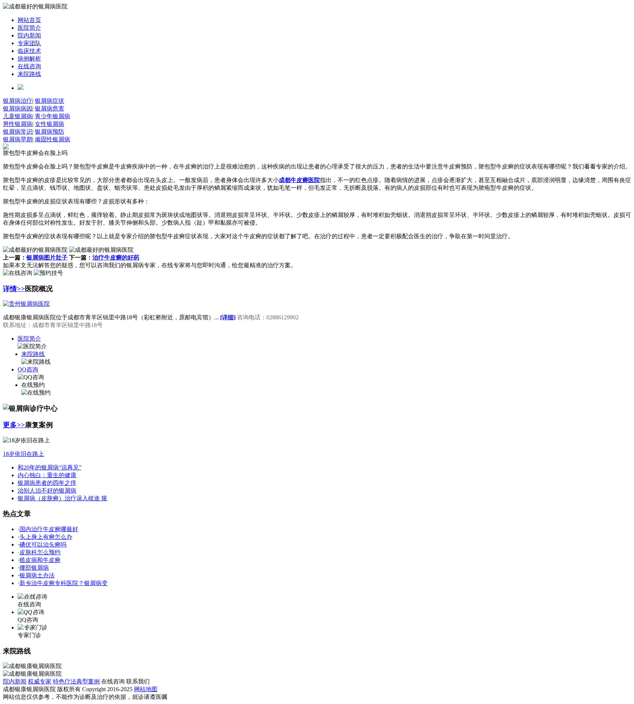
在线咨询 (29, 66)
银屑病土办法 (37, 575)
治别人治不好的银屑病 (47, 490)
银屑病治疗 (17, 101)
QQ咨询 (28, 369)
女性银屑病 (49, 124)
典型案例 (88, 681)
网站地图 (145, 689)
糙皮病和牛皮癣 (40, 560)
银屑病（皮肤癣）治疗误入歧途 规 (62, 498)
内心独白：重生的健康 (47, 475)
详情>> (14, 289)
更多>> (14, 425)
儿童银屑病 (17, 116)
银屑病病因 (17, 108)
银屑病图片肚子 (47, 257)
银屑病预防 (49, 131)
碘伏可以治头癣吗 (42, 544)
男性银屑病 (17, 124)
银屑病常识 (17, 131)
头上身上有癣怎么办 (45, 537)
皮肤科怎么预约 (40, 552)
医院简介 (29, 28)
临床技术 (29, 51)
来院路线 (29, 74)
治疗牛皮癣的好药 (115, 257)
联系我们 (138, 681)
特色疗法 (64, 681)
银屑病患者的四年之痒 (47, 483)
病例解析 (29, 58)
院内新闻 (29, 35)
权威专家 (39, 681)
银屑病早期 (17, 139)
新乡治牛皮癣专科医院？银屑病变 (63, 583)
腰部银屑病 (34, 568)
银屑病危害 (49, 108)
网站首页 (29, 20)
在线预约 (33, 385)
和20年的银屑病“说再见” (49, 467)
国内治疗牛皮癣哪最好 (48, 529)
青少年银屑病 (52, 116)
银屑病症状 (49, 101)
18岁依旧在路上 (23, 454)
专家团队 (29, 43)
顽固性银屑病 (52, 139)
